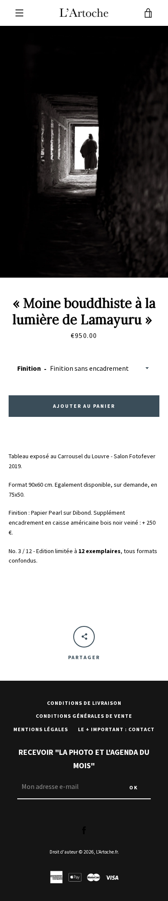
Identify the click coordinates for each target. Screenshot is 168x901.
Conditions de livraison (84, 703)
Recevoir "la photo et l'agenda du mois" (84, 758)
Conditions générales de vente (84, 716)
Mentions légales (40, 729)
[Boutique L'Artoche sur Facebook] (84, 830)
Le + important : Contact (116, 729)
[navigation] (19, 13)
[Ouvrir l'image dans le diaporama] (84, 152)
